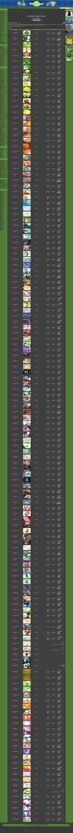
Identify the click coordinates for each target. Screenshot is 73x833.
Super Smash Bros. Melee (3, 132)
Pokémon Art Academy (2, 93)
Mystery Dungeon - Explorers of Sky (3, 116)
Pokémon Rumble (2, 112)
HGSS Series (1, 155)
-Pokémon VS (1, 228)
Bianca (36, 643)
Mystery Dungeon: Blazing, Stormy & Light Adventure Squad (3, 113)
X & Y (0, 90)
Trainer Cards (1, 192)
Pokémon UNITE (2, 82)
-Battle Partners (2, 222)
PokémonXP (1, 35)
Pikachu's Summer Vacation (3, 179)
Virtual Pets (1, 142)
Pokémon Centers (2, 34)
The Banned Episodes (2, 55)
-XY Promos (1, 215)
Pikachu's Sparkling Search (3, 185)
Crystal (1, 130)
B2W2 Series (1, 156)
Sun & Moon (1, 84)
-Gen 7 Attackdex (2, 23)
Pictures (68, 37)
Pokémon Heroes (2, 163)
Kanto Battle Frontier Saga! (3, 49)
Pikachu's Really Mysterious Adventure (3, 186)
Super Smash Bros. (2, 137)
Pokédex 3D (1, 106)
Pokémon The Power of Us (3, 175)
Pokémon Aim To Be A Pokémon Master (3, 53)
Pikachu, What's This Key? (3, 187)
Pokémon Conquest (2, 104)
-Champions (1, 31)
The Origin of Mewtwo (2, 160)
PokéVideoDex (1, 61)
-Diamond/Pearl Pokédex (3, 13)
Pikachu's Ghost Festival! (3, 183)
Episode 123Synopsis (67, 36)
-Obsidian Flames (2, 206)
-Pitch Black (1, 196)
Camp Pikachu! (1, 181)
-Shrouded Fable (2, 203)
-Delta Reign (1, 195)
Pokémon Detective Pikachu (3, 177)
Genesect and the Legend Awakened (3, 171)
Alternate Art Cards (2, 193)
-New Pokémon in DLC (2, 43)
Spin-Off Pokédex (2, 27)
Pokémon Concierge (2, 63)
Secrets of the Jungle (2, 176)
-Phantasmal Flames (2, 198)
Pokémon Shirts (2, 39)
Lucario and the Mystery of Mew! (3, 165)
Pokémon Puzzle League (3, 134)
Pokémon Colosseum (2, 122)
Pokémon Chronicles (2, 54)
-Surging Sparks (2, 202)
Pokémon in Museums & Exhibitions (3, 36)
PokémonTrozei (2, 126)
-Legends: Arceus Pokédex (3, 17)
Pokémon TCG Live (2, 83)
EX (36, 191)
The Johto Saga (2, 48)
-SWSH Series (1, 208)
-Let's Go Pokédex (2, 15)
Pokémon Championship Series (3, 139)
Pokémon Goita (1, 144)
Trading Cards (4, 189)
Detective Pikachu (2, 88)
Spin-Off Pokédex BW (2, 28)
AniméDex (1, 46)
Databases (4, 9)
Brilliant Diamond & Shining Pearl (3, 77)
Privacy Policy (39, 824)
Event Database (2, 42)
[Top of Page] (69, 824)
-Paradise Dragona (2, 224)
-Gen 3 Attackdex (2, 21)
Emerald (1, 121)
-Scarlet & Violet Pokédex (3, 18)
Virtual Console (1, 140)
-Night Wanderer (2, 225)
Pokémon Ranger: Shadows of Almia (3, 117)
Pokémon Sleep (2, 74)
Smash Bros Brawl (2, 119)
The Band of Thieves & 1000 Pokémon (3, 94)
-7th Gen (1, 33)
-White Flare (1, 200)
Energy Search (37, 659)
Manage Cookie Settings (44, 824)
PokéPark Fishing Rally (2, 127)
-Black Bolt (1, 199)
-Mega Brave (1, 219)
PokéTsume (1, 66)
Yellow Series (1, 151)
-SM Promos (1, 214)
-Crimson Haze (1, 226)
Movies (3, 158)
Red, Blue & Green (2, 133)
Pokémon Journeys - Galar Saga (3, 52)
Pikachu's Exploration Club (3, 184)
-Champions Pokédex (2, 19)
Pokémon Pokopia (2, 71)
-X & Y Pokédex (2, 14)
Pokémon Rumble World (2, 95)
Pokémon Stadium (2, 136)
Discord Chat (1, 41)
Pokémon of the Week (69, 10)
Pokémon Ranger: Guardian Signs (3, 111)
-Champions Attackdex (2, 25)
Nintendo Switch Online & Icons (3, 143)
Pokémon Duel (1, 98)
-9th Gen (1, 32)
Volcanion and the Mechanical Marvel (3, 174)
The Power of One (2, 161)
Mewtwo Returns (2, 162)
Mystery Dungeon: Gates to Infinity (3, 103)
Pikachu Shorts (4, 178)
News (0, 10)
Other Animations (2, 62)
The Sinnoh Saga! (2, 50)
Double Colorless (36, 665)
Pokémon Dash (1, 123)
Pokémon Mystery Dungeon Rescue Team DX (3, 80)
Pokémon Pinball (2, 135)
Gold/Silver (1, 129)
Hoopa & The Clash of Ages (3, 173)
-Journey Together (2, 201)
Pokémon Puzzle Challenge (3, 131)
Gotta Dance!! (1, 182)
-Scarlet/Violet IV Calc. (2, 30)
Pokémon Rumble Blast (2, 105)
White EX (36, 598)
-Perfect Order (1, 197)
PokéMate (1, 128)
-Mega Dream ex (2, 218)
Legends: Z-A (1, 70)
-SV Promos (1, 213)
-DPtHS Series (1, 210)
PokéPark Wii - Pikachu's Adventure (3, 114)
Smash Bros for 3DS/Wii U (3, 99)
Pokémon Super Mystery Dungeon (3, 96)
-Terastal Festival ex (2, 223)
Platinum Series (2, 154)
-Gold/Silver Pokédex (2, 12)
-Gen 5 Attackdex (2, 22)
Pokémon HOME (2, 78)
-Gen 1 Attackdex (2, 20)
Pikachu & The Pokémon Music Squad (3, 188)
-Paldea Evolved (2, 207)
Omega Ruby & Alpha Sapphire (3, 91)
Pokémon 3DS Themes (2, 141)
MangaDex (1, 148)
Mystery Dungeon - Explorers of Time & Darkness (3, 118)
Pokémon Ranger (2, 125)
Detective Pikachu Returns (3, 75)
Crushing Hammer (36, 654)
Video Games (4, 67)
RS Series (1, 152)
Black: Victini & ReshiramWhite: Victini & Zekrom (3, 169)
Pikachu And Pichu (2, 180)
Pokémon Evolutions (2, 58)
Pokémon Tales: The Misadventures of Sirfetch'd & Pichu (3, 65)
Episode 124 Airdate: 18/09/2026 (68, 44)
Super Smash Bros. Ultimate (3, 89)
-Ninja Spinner (1, 217)
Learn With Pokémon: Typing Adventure (3, 107)
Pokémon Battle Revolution (3, 115)
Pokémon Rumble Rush (2, 87)
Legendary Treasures (15, 32)
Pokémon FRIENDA (2, 145)
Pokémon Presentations (2, 38)
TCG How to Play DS (2, 108)
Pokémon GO (1, 72)
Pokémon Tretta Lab (2, 102)
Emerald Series (1, 153)
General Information (2, 147)
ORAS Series (1, 157)
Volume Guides (1, 150)
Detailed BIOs (1, 149)
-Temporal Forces (2, 204)
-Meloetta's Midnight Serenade (3, 170)
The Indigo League (2, 47)
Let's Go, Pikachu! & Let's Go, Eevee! (3, 85)
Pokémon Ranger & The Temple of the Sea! (3, 166)
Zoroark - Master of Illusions (3, 168)
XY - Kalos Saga (2, 51)
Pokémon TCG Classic (2, 194)
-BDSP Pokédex (2, 16)
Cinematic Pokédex (2, 29)
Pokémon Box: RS (2, 124)
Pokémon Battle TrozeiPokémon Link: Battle (3, 92)
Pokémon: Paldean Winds (3, 59)
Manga (3, 146)
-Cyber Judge (1, 227)
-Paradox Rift (1, 205)
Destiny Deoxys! (2, 164)
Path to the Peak (2, 60)
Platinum (1, 110)
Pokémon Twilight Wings (3, 57)
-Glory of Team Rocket (2, 221)
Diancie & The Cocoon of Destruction (3, 172)
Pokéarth (1, 26)
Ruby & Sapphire (2, 120)
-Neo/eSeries (1, 211)
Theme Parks (1, 40)
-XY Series (1, 209)
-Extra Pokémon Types (2, 191)
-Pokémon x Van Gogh (2, 37)
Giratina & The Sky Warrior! (3, 167)
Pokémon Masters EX (2, 73)
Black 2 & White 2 (2, 101)
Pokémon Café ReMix (2, 81)
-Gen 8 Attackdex (2, 24)
